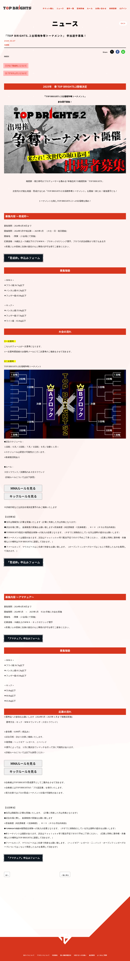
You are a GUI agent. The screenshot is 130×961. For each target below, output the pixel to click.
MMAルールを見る (23, 488)
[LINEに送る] (123, 52)
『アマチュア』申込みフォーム (23, 638)
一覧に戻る (65, 875)
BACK (123, 23)
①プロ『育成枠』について (16, 65)
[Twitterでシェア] (112, 52)
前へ (7, 875)
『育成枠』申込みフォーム (23, 257)
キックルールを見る (23, 496)
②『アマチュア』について (16, 73)
